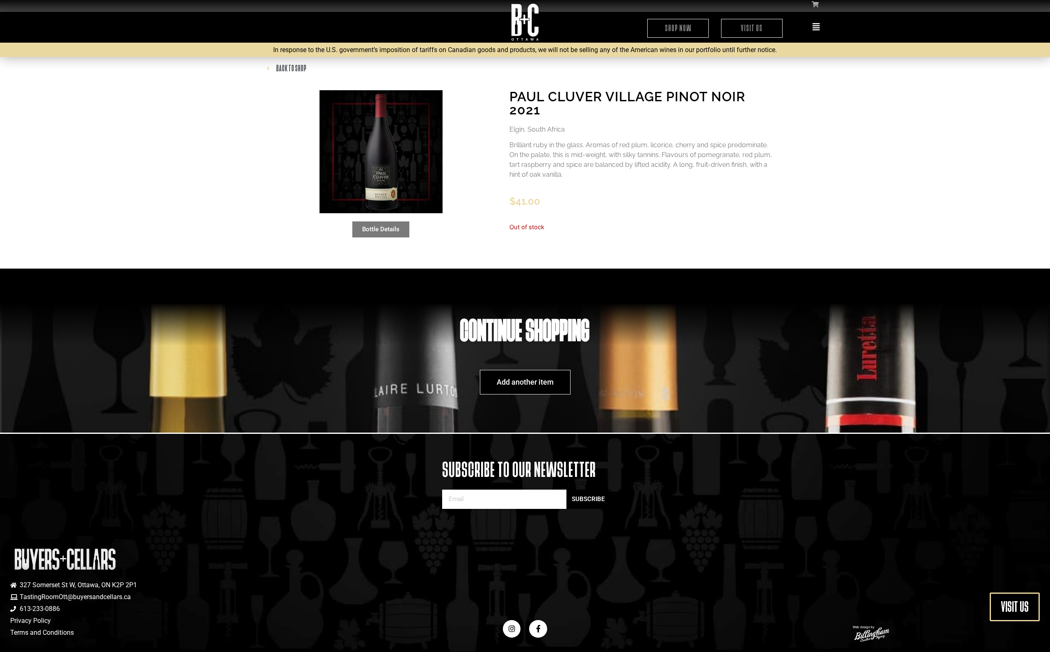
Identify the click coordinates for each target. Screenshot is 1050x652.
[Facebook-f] (538, 629)
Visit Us (751, 28)
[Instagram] (511, 629)
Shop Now (678, 28)
